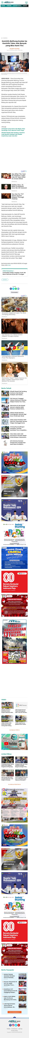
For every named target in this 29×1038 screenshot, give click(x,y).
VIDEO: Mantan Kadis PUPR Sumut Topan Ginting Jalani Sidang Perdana (6, 724)
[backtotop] (14, 1018)
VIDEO (3, 700)
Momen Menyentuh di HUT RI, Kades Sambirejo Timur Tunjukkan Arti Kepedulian (10, 983)
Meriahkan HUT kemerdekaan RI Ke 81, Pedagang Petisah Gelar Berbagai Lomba (10, 990)
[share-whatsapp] (16, 289)
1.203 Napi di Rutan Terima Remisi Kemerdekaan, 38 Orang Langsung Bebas (9, 1005)
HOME (3, 5)
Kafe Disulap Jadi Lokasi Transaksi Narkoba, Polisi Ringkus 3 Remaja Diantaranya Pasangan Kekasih (7, 779)
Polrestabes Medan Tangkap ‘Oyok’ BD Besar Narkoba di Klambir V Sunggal (14, 273)
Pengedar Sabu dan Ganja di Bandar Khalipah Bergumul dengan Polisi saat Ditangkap (21, 765)
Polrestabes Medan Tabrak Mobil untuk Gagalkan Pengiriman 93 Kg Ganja (7, 765)
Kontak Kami (14, 1028)
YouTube (19, 1027)
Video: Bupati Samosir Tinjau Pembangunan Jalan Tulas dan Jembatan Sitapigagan (21, 711)
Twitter (17, 1027)
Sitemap (20, 1028)
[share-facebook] (11, 289)
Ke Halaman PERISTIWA (14, 784)
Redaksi (8, 1028)
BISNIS (25, 5)
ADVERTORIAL (17, 5)
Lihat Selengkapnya (14, 1012)
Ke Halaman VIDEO (14, 730)
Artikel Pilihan (6, 754)
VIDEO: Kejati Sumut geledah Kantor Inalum (20, 723)
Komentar (15, 292)
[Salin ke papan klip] (18, 289)
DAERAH (5, 279)
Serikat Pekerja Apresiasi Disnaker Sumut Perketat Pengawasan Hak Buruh (9, 976)
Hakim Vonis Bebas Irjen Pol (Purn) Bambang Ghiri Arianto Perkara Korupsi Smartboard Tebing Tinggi (10, 998)
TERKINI (9, 5)
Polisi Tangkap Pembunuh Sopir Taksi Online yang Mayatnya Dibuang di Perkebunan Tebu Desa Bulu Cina (21, 779)
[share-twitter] (13, 289)
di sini (9, 265)
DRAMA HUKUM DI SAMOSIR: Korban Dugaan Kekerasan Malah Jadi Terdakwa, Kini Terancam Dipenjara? (7, 711)
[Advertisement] (14, 22)
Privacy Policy (14, 1030)
